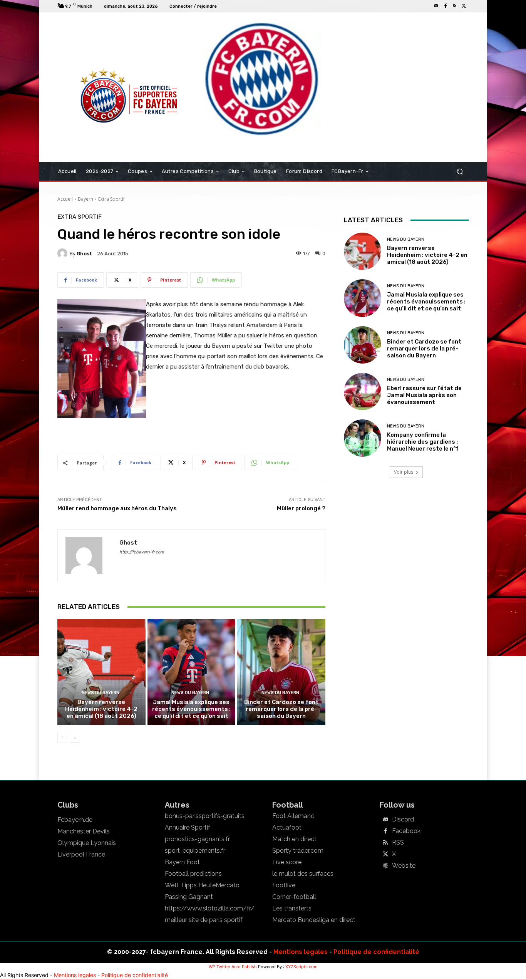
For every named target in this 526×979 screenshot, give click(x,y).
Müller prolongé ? (301, 508)
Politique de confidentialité (376, 952)
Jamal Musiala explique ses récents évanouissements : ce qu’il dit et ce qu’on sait (191, 709)
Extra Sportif (111, 199)
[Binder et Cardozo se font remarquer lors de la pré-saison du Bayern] (281, 672)
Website (403, 866)
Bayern (85, 199)
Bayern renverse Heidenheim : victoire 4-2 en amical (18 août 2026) (101, 709)
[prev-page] (62, 738)
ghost (84, 253)
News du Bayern (100, 693)
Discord (403, 819)
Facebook (406, 831)
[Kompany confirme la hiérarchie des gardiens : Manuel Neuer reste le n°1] (362, 438)
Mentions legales (300, 952)
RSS (398, 843)
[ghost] (63, 253)
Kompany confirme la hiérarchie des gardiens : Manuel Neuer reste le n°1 (423, 441)
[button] (460, 172)
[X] (464, 6)
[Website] (385, 866)
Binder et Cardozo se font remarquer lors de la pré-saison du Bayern (281, 709)
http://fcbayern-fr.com (141, 552)
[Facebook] (445, 6)
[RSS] (454, 6)
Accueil (65, 199)
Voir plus (403, 472)
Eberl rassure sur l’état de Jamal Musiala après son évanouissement (424, 395)
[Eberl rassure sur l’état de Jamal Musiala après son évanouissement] (362, 391)
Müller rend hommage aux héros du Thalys (117, 508)
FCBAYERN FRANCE (99, 44)
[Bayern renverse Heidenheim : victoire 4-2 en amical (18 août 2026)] (101, 672)
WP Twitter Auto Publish (233, 966)
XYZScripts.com (301, 966)
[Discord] (436, 6)
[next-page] (74, 738)
